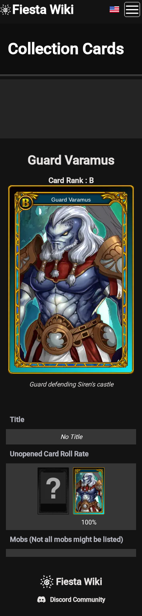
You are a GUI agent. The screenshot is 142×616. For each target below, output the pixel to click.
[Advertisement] (71, 108)
